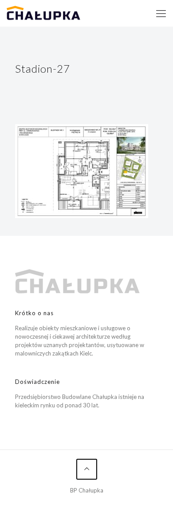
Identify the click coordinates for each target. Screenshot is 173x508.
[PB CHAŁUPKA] (43, 13)
